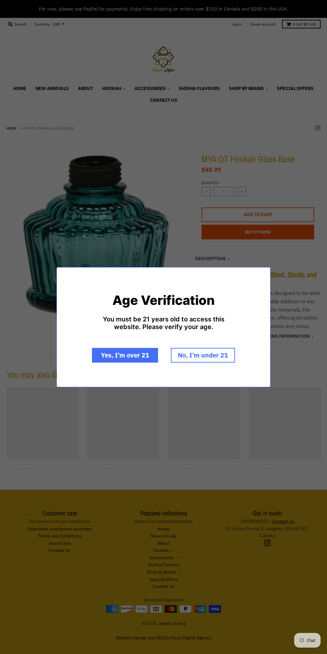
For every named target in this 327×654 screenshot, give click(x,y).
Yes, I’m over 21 (125, 355)
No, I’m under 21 (203, 355)
